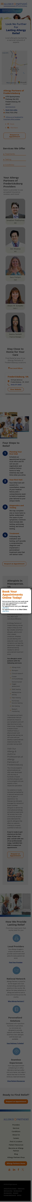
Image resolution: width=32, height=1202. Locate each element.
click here (5, 608)
